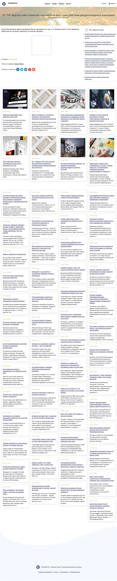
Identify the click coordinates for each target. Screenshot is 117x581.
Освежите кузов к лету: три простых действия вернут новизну (73, 269)
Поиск (104, 3)
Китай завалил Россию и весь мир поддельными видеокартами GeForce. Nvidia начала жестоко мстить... (100, 36)
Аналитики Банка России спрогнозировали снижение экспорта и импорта (99, 506)
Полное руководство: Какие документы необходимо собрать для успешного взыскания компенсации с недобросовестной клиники (15, 199)
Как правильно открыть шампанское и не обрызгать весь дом (14, 371)
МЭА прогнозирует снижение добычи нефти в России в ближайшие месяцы (100, 430)
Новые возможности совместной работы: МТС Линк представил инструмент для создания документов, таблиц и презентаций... (100, 52)
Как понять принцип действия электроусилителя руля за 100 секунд (43, 197)
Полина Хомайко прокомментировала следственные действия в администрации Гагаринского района (100, 299)
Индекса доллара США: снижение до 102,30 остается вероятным (44, 417)
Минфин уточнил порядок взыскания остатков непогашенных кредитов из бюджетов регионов (99, 118)
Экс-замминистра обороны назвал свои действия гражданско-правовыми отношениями (102, 197)
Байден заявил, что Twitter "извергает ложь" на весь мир (42, 464)
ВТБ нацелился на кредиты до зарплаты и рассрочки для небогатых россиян (43, 248)
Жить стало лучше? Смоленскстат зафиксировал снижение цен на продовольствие (102, 478)
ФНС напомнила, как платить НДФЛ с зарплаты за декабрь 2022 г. (13, 492)
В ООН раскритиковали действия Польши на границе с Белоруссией (15, 346)
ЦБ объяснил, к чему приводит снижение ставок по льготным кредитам (101, 377)
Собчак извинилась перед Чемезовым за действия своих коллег (72, 221)
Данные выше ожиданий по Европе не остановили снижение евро (101, 352)
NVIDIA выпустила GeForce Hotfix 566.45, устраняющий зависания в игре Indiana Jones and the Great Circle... (99, 44)
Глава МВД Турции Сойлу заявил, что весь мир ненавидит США (44, 440)
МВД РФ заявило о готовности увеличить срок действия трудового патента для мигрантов (44, 117)
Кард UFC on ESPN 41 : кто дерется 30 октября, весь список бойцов (72, 390)
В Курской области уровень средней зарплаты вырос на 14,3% (42, 322)
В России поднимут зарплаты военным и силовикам (13, 323)
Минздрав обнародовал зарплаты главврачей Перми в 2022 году (73, 292)
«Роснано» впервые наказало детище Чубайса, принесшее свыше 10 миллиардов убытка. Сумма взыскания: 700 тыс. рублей (14, 229)
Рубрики (61, 3)
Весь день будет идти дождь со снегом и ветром (72, 415)
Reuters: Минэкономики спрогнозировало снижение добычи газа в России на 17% (100, 404)
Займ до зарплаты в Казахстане (14, 254)
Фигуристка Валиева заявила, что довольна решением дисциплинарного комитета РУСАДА (73, 166)
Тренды (54, 3)
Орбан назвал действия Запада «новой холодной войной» (72, 196)
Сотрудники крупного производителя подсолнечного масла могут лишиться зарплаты (72, 465)
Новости (47, 3)
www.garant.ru (12, 59)
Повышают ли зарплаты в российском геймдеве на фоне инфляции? (43, 273)
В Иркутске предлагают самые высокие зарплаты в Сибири (14, 468)
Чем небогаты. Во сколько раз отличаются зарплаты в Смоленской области (42, 223)
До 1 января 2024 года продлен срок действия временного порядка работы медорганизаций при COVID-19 (44, 164)
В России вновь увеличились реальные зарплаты (13, 277)
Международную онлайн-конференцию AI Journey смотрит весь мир (44, 488)
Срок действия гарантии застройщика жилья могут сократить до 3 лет (12, 163)
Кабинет (113, 3)
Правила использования (45, 572)
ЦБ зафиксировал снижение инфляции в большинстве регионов (42, 369)
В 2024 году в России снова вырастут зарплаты (13, 395)
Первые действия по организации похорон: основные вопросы (15, 444)
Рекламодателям (75, 572)
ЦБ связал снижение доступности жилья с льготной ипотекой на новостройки (102, 328)
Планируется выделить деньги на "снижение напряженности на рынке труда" (102, 453)
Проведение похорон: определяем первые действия (14, 300)
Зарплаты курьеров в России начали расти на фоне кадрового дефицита (72, 490)
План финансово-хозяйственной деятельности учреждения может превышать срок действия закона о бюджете (73, 118)
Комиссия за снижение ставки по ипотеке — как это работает (43, 345)
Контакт (68, 3)
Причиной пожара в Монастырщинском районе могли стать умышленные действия (101, 221)
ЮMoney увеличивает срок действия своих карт (12, 116)
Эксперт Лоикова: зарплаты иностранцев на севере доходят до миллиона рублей (101, 272)
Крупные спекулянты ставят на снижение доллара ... (43, 393)
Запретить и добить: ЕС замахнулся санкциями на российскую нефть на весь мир (72, 365)
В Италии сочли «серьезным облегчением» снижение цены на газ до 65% (72, 316)
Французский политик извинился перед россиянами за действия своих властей (101, 248)
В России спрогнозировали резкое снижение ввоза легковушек (73, 341)
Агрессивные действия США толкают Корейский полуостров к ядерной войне (72, 244)
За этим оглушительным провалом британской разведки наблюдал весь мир (72, 439)
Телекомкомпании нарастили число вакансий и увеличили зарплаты (42, 299)
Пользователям (64, 572)
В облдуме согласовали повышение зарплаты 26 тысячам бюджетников (15, 418)
